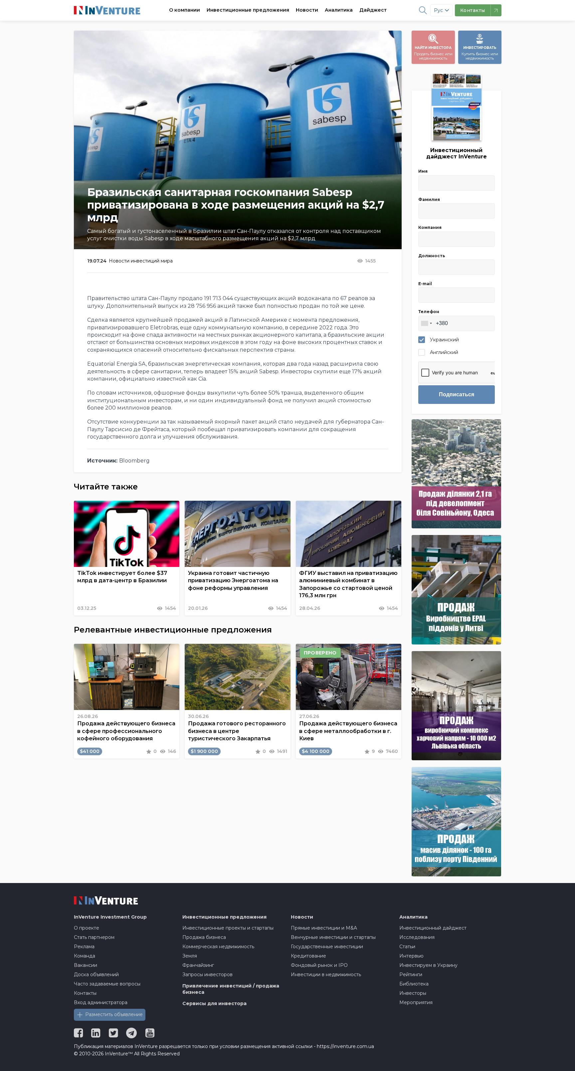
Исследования (417, 937)
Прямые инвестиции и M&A (324, 928)
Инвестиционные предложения (248, 10)
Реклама (84, 947)
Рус (438, 10)
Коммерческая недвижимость (218, 947)
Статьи (407, 947)
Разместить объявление (114, 1014)
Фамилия (429, 199)
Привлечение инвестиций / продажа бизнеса (230, 989)
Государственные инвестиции (327, 947)
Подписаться (456, 394)
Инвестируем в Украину (428, 965)
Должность (431, 255)
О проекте (86, 928)
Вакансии (85, 965)
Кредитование (308, 956)
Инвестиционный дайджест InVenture (456, 153)
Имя (423, 171)
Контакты (85, 993)
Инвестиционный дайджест (433, 928)
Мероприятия (416, 1002)
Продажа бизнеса (204, 937)
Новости (307, 10)
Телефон (428, 311)
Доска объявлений (96, 975)
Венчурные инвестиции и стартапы (333, 937)
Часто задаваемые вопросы (107, 984)
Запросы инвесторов (207, 975)
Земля (189, 956)
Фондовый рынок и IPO (319, 965)
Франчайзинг (198, 965)
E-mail (425, 283)
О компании (184, 10)
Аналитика (339, 10)
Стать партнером (94, 937)
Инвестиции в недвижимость (326, 975)
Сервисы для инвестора (214, 1003)
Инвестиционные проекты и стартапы (228, 928)
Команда (84, 956)
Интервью (411, 956)
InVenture (110, 917)
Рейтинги (410, 975)
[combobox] (426, 323)
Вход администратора (100, 1002)
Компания (430, 227)
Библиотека (414, 984)
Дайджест (373, 10)
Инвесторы (412, 993)
